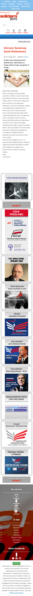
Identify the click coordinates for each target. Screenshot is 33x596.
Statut (16, 530)
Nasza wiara (15, 9)
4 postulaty (16, 525)
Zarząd (16, 532)
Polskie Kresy (25, 6)
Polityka (7, 1)
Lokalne (4, 6)
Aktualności (24, 41)
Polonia (27, 4)
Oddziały (16, 535)
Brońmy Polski (14, 6)
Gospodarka (23, 1)
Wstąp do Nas (16, 537)
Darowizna (16, 540)
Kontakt (16, 542)
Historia (20, 4)
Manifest (16, 527)
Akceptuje (16, 563)
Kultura (4, 4)
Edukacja (12, 4)
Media (14, 1)
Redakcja (26, 57)
